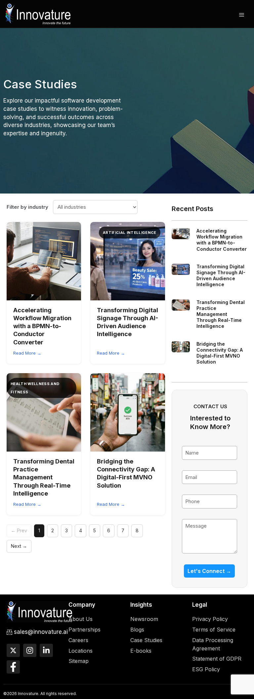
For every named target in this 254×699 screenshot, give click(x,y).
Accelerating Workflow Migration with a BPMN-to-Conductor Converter (42, 326)
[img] (44, 261)
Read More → (27, 353)
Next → (19, 546)
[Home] (38, 13)
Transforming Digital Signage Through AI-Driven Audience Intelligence (220, 275)
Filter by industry (27, 207)
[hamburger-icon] (241, 15)
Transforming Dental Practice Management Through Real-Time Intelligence (43, 477)
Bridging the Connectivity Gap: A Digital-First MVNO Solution (219, 353)
